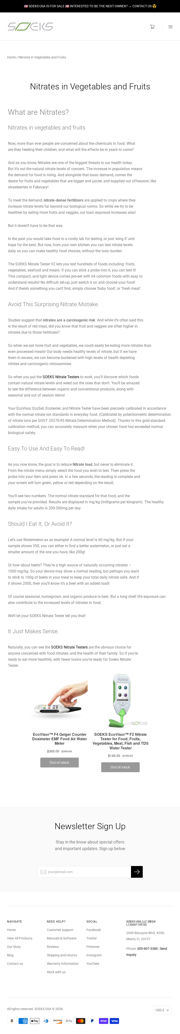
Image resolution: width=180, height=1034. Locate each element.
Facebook (93, 930)
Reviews (53, 947)
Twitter (91, 938)
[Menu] (167, 26)
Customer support (60, 930)
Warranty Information (63, 963)
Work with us (56, 972)
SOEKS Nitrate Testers (61, 377)
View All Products (19, 938)
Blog (10, 955)
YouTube (92, 963)
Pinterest (93, 947)
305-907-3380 (147, 948)
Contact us (15, 963)
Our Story (14, 947)
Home (11, 57)
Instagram (94, 955)
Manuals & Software (61, 938)
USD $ (160, 1010)
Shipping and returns (62, 955)
